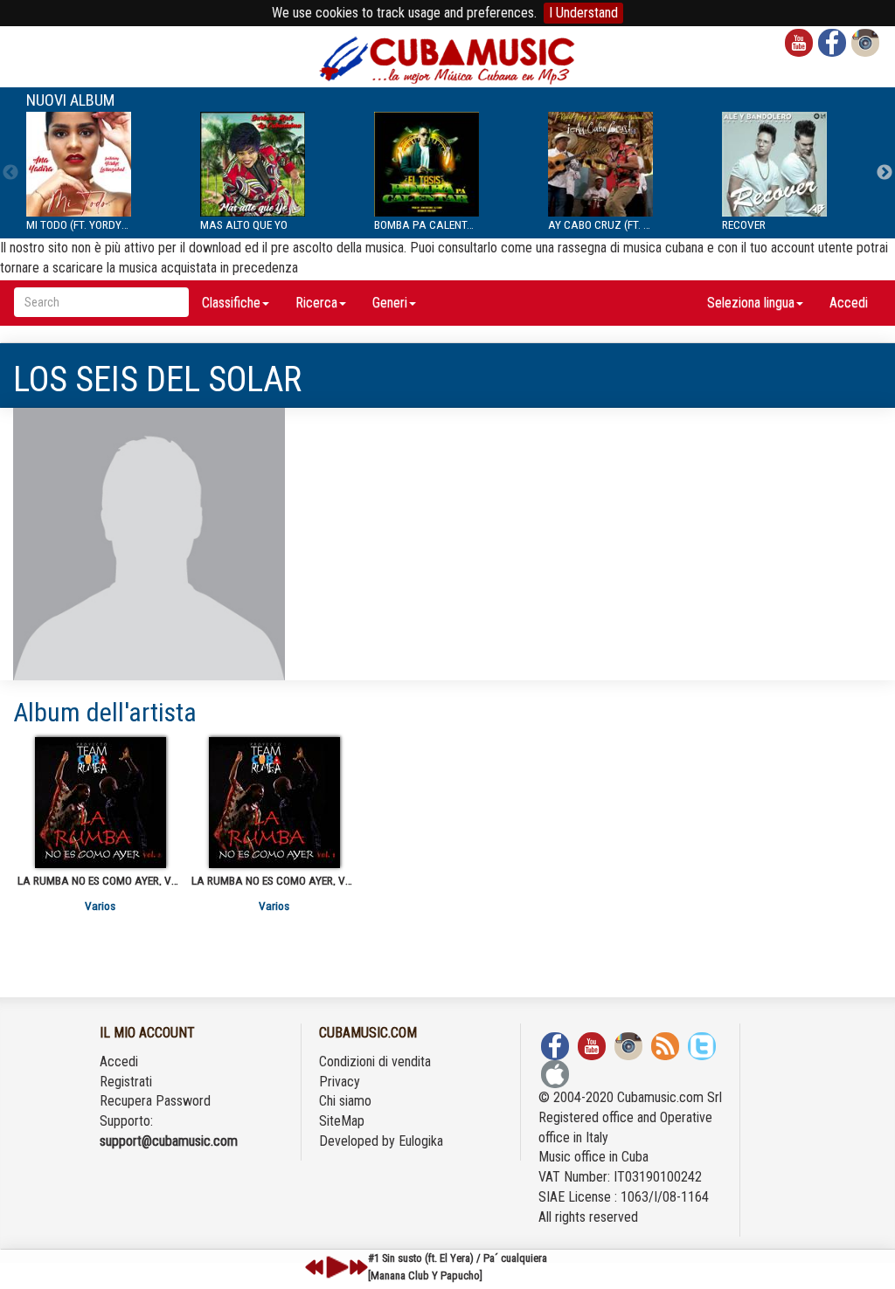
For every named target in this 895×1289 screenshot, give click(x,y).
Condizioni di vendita (375, 1061)
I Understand (583, 12)
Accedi (848, 302)
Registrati (126, 1081)
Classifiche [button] (231, 302)
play (335, 1267)
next (358, 1267)
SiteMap (341, 1121)
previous (314, 1267)
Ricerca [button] (316, 302)
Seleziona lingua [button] (750, 302)
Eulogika (421, 1141)
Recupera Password (155, 1101)
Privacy (339, 1081)
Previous (10, 173)
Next (884, 173)
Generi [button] (389, 302)
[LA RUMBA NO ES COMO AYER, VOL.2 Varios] (100, 802)
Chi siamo (345, 1101)
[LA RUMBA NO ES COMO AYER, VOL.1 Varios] (274, 802)
